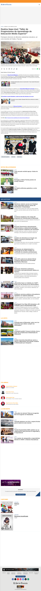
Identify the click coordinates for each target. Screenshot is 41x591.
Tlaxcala (13, 156)
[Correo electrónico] (11, 69)
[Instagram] (20, 579)
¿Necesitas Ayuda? (20, 576)
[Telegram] (9, 69)
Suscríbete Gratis (20, 494)
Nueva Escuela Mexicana (12, 74)
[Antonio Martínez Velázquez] (3, 387)
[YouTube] (18, 579)
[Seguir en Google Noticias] (39, 69)
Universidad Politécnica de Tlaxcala (27, 88)
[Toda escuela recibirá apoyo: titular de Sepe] (7, 172)
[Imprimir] (17, 69)
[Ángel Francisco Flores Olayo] (3, 403)
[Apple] (26, 579)
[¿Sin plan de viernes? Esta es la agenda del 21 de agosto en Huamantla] (7, 414)
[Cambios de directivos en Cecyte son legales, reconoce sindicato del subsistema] (7, 241)
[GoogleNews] (23, 579)
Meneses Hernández (18, 106)
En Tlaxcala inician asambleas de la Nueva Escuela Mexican (17, 117)
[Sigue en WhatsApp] (37, 69)
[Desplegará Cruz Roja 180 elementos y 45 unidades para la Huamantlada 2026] (7, 308)
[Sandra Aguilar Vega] (3, 398)
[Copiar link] (14, 69)
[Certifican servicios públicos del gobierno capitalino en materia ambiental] (7, 296)
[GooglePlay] (28, 579)
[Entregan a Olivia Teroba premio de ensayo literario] (7, 181)
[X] (4, 69)
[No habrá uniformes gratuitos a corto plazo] (7, 189)
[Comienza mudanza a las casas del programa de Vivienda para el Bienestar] (7, 219)
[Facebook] (2, 69)
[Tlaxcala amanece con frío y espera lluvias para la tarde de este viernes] (7, 423)
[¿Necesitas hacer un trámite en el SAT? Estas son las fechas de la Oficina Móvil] (7, 286)
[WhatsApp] (6, 69)
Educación (19, 156)
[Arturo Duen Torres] (3, 392)
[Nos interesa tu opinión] (20, 569)
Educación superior (5, 156)
